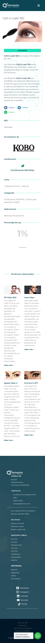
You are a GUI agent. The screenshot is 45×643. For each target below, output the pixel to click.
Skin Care (14, 539)
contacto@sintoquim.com (21, 504)
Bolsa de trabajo (22, 631)
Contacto (22, 625)
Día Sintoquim (16, 579)
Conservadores (16, 557)
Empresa (14, 479)
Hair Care (14, 548)
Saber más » (8, 365)
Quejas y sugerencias (18, 529)
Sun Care (14, 542)
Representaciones (17, 482)
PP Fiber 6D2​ (10, 297)
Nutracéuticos (15, 554)
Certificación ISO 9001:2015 (20, 485)
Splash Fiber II (10, 383)
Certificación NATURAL (22, 170)
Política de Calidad (17, 526)
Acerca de (22, 623)
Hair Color (14, 551)
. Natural (25, 186)
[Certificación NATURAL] (22, 165)
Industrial (14, 560)
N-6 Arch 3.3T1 (31, 383)
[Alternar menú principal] (38, 5)
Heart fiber (29, 297)
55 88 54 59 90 (18, 501)
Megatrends (15, 573)
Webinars (14, 570)
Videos (13, 576)
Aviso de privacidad (17, 523)
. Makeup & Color (12, 186)
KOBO (17, 202)
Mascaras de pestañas (14, 216)
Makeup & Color (16, 545)
